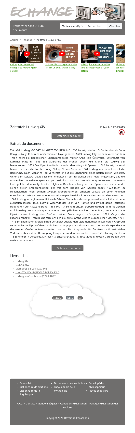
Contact (30, 403)
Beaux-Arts (25, 383)
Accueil (14, 39)
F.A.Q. (20, 403)
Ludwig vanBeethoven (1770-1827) (35, 276)
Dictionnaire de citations (33, 386)
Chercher (114, 26)
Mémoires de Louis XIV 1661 (32, 268)
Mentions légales (47, 403)
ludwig (70, 298)
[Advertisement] (67, 97)
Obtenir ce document (68, 135)
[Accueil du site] (67, 10)
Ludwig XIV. (22, 261)
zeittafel (57, 298)
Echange (27, 39)
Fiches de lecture (98, 390)
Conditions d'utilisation (73, 403)
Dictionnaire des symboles (69, 383)
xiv (80, 298)
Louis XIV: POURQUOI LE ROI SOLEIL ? (37, 272)
